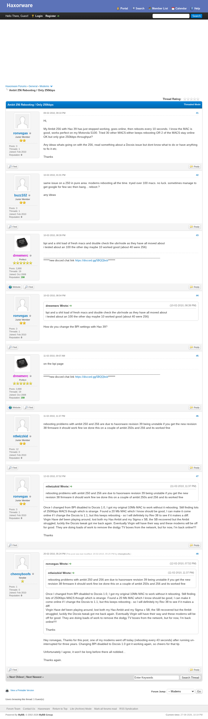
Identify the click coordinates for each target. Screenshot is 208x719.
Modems (44, 86)
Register (51, 16)
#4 (197, 295)
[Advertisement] (104, 50)
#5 (197, 356)
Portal (124, 8)
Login (39, 16)
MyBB (21, 715)
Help (197, 8)
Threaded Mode (192, 104)
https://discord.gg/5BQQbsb (91, 260)
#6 (197, 416)
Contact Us (29, 708)
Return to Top (60, 708)
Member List (160, 8)
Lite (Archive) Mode (81, 708)
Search (140, 8)
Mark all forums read (105, 708)
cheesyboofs (21, 574)
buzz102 (20, 195)
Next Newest (33, 677)
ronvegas (20, 133)
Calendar (181, 8)
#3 (197, 235)
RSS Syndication (128, 708)
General (33, 86)
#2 (197, 175)
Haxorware (44, 708)
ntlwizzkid (20, 436)
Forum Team (13, 708)
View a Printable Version (22, 690)
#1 (197, 113)
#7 (197, 476)
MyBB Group (46, 715)
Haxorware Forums (16, 86)
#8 (197, 554)
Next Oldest (16, 677)
